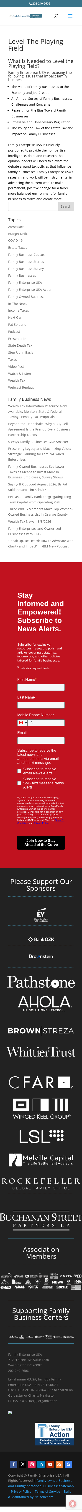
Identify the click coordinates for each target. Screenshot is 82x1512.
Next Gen (15, 317)
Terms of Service (47, 1491)
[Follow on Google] (68, 1464)
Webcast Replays (21, 387)
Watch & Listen (19, 373)
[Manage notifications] (72, 1503)
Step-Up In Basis (20, 352)
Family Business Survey (26, 268)
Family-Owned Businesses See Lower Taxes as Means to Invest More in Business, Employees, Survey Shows (36, 472)
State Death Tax (20, 345)
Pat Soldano (17, 324)
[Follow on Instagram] (32, 1464)
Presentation (18, 338)
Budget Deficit (19, 233)
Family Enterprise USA (25, 282)
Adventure (16, 226)
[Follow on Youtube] (50, 1464)
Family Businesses (22, 275)
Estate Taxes (17, 247)
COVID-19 (15, 240)
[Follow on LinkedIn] (41, 1464)
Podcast (14, 331)
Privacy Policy (21, 1491)
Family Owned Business (26, 296)
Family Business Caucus (26, 254)
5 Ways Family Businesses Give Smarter (38, 442)
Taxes (12, 359)
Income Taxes (18, 310)
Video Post (16, 366)
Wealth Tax (16, 380)
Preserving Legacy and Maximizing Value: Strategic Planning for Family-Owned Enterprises (39, 454)
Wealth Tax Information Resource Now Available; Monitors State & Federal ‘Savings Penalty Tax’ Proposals (37, 411)
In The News (17, 303)
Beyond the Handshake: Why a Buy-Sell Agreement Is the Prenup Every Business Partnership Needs (39, 429)
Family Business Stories (26, 261)
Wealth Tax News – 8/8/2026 (29, 521)
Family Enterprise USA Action (30, 289)
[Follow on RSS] (59, 1464)
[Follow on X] (22, 1464)
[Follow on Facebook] (13, 1464)
